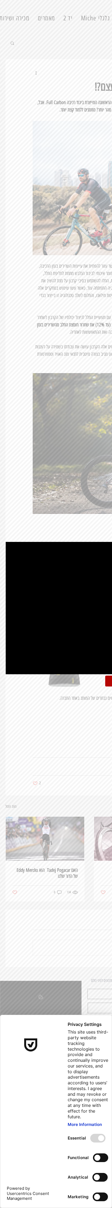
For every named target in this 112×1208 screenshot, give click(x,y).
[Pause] (12, 666)
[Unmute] (22, 666)
